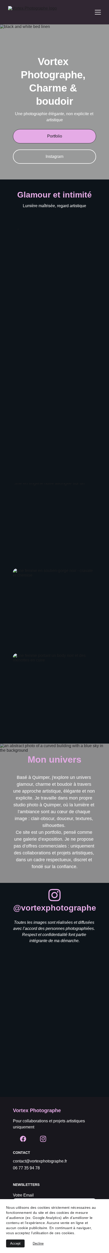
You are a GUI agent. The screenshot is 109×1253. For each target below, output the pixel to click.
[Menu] (98, 12)
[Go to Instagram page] (54, 895)
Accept (15, 1243)
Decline (38, 1243)
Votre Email (23, 1195)
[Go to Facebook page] (23, 1139)
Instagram (54, 156)
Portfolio (54, 136)
